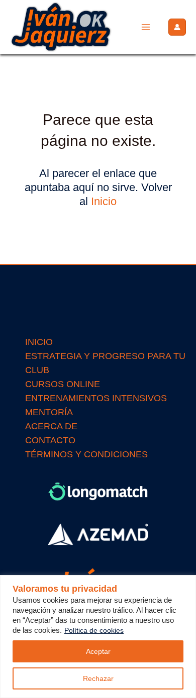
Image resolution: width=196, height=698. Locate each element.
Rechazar (98, 678)
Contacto (50, 440)
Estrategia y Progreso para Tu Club (105, 363)
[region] (98, 636)
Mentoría (49, 412)
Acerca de (51, 426)
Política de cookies (94, 630)
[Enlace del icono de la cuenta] (177, 27)
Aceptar (98, 651)
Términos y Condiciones (86, 454)
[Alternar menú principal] (145, 27)
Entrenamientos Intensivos (96, 398)
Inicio (104, 201)
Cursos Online (62, 384)
